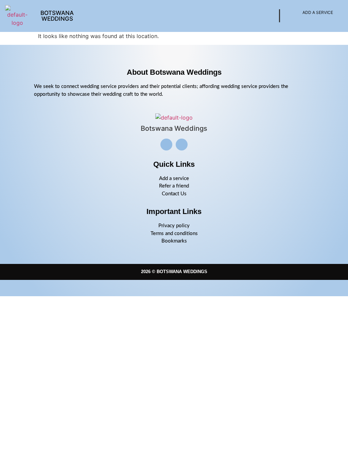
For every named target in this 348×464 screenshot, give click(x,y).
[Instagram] (166, 144)
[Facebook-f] (182, 144)
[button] (178, 16)
